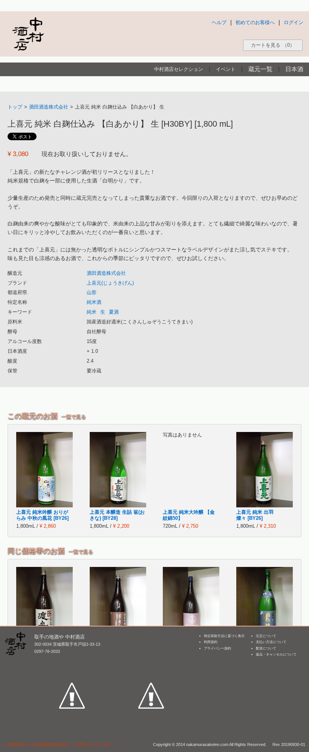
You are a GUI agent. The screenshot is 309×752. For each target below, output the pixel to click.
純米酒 (94, 302)
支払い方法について (271, 642)
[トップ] (27, 34)
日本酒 (294, 69)
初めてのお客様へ (255, 22)
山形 (91, 292)
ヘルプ (219, 22)
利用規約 (210, 642)
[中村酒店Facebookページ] (72, 661)
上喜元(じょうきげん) (110, 283)
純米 (91, 312)
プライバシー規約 (217, 648)
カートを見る (273, 45)
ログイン (293, 22)
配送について (266, 648)
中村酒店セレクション (178, 69)
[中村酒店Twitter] (151, 661)
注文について (266, 636)
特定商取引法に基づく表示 (224, 636)
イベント (226, 69)
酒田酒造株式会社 (48, 107)
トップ (15, 107)
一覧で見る (73, 417)
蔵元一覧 (260, 69)
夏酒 (114, 312)
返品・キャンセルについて (276, 654)
